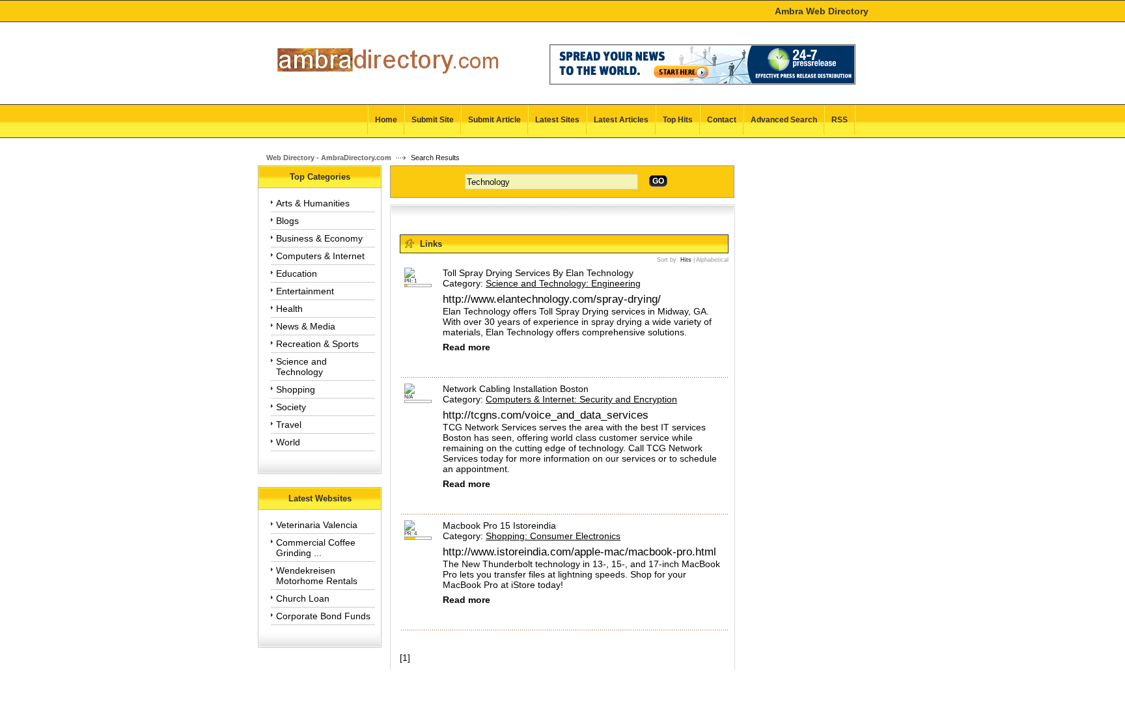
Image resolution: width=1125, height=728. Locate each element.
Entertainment (305, 291)
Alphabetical (712, 260)
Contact (721, 119)
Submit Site (432, 119)
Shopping (295, 389)
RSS (839, 119)
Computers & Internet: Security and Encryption (581, 399)
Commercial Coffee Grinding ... (315, 547)
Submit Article (494, 119)
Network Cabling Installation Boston (516, 389)
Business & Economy (319, 238)
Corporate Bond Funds (323, 616)
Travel (288, 424)
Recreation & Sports (317, 344)
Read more (466, 347)
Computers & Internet (320, 256)
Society (291, 407)
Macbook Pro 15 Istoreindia (499, 525)
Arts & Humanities (313, 203)
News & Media (305, 326)
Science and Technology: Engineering (563, 283)
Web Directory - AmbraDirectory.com (328, 157)
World (288, 442)
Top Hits (678, 119)
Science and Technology (301, 366)
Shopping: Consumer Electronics (553, 536)
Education (296, 273)
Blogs (287, 221)
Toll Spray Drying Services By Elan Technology (538, 273)
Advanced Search (784, 119)
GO (658, 181)
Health (289, 308)
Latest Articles (621, 119)
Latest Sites (557, 119)
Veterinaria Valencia (316, 525)
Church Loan (302, 598)
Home (386, 119)
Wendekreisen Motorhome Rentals (316, 575)
